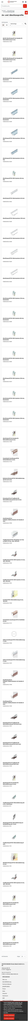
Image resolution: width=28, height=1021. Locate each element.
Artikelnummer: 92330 (7, 141)
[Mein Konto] (26, 2)
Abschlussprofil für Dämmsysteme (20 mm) (13, 198)
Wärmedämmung (10, 10)
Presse (4, 988)
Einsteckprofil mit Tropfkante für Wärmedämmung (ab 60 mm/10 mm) (12, 499)
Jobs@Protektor (6, 986)
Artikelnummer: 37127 (7, 623)
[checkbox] (3, 25)
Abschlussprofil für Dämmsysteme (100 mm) (14, 218)
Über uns (4, 979)
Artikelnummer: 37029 (7, 61)
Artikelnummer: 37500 (7, 746)
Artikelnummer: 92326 (7, 101)
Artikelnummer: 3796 (7, 906)
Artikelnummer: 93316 (7, 421)
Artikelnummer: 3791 (7, 926)
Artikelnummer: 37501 (7, 726)
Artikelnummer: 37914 (7, 786)
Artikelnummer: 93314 (7, 401)
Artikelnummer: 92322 (7, 81)
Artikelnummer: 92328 (7, 121)
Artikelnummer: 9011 (7, 806)
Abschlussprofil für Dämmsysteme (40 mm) (13, 258)
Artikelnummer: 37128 (7, 461)
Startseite (4, 10)
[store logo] (12, 2)
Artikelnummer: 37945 (7, 543)
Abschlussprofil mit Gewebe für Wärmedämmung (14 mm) (11, 783)
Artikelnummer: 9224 (7, 826)
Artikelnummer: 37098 (7, 441)
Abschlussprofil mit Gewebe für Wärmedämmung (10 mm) (11, 923)
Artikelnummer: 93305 (7, 341)
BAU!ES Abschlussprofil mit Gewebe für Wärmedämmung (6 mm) (12, 59)
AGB (3, 998)
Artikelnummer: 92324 (7, 161)
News (3, 991)
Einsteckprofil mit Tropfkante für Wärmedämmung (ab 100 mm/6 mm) (12, 723)
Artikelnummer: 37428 (7, 684)
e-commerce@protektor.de (11, 974)
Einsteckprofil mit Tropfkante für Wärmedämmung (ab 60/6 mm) (11, 763)
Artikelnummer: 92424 (7, 261)
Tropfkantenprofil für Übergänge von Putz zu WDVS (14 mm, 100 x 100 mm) (13, 540)
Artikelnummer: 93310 (7, 381)
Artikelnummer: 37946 (7, 523)
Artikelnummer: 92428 (7, 241)
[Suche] (25, 6)
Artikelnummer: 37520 (7, 481)
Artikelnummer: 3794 (7, 886)
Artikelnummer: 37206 (7, 643)
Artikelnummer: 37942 (7, 563)
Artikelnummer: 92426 (7, 281)
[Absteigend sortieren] (25, 24)
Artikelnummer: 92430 (7, 221)
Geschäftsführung (6, 982)
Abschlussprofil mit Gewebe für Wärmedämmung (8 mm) (11, 439)
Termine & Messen (6, 984)
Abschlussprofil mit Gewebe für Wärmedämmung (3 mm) (11, 943)
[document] (14, 1011)
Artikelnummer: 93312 (7, 301)
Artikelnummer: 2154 (7, 846)
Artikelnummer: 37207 (7, 663)
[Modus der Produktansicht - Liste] (6, 25)
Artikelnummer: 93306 (7, 361)
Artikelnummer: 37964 (7, 603)
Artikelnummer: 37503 (7, 501)
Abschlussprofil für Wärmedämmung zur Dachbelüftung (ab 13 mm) (13, 823)
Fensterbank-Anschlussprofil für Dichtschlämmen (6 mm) (11, 459)
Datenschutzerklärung (7, 1000)
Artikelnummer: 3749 (7, 866)
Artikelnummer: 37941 (7, 583)
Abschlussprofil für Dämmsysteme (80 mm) (13, 238)
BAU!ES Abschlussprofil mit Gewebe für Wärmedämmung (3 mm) (12, 39)
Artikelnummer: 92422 (7, 201)
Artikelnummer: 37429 (7, 706)
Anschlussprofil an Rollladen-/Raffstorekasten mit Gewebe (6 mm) (13, 520)
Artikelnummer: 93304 (7, 181)
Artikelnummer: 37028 (7, 41)
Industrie (4, 993)
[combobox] (12, 6)
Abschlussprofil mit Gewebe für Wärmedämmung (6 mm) (11, 903)
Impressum (5, 995)
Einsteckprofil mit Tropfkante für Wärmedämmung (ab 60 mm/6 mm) (12, 743)
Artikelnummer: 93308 (7, 321)
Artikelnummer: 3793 (7, 946)
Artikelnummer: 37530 (7, 766)
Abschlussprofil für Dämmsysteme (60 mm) (13, 278)
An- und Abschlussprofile (8, 11)
